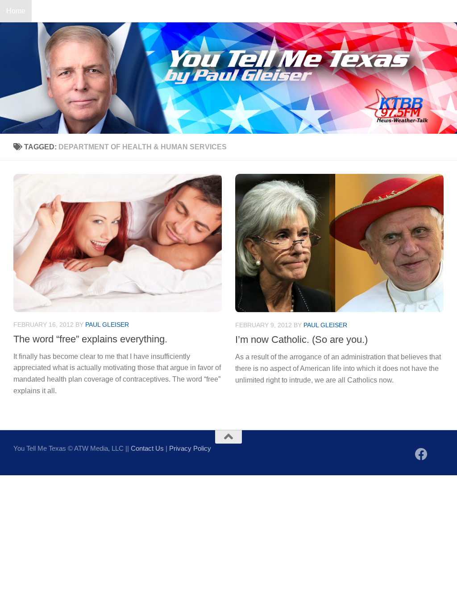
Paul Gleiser (107, 324)
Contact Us (55, 11)
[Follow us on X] (437, 455)
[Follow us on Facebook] (421, 454)
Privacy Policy (190, 448)
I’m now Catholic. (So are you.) (301, 339)
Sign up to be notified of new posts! (141, 11)
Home (15, 11)
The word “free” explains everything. (90, 339)
